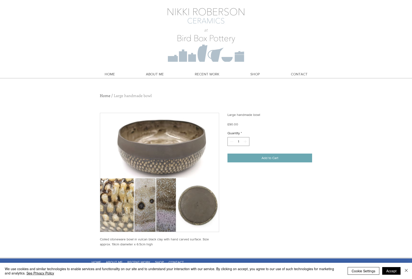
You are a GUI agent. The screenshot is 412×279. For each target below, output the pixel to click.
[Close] (406, 271)
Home (105, 95)
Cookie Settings (363, 271)
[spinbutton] (238, 141)
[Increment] (246, 141)
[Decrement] (231, 141)
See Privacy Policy (40, 273)
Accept (391, 271)
